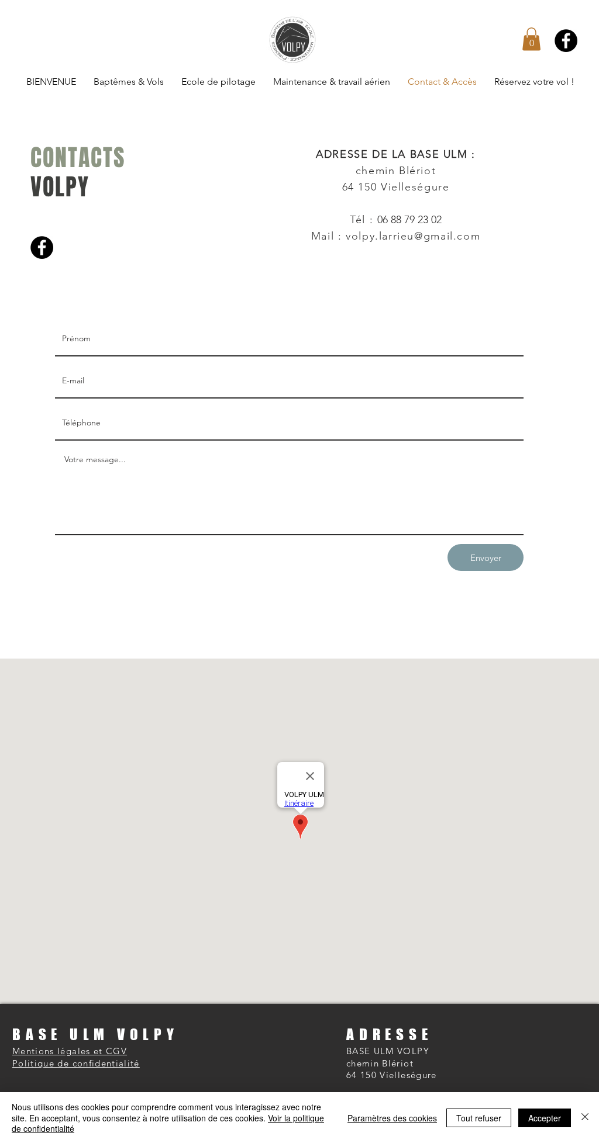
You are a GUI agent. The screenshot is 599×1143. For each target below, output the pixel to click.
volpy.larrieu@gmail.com (413, 236)
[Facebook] (566, 40)
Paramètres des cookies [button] (392, 1118)
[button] (531, 38)
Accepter (544, 1118)
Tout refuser (478, 1118)
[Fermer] (585, 1118)
